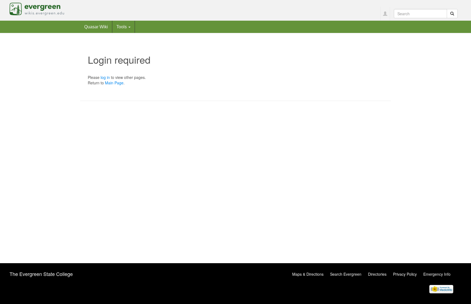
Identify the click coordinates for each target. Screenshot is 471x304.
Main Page (114, 82)
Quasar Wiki (96, 26)
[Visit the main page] (37, 8)
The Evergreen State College (41, 273)
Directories (377, 274)
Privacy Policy (405, 274)
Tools (122, 26)
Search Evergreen (345, 274)
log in (105, 77)
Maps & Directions (308, 274)
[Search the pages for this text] (452, 13)
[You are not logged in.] (385, 13)
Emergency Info (437, 274)
